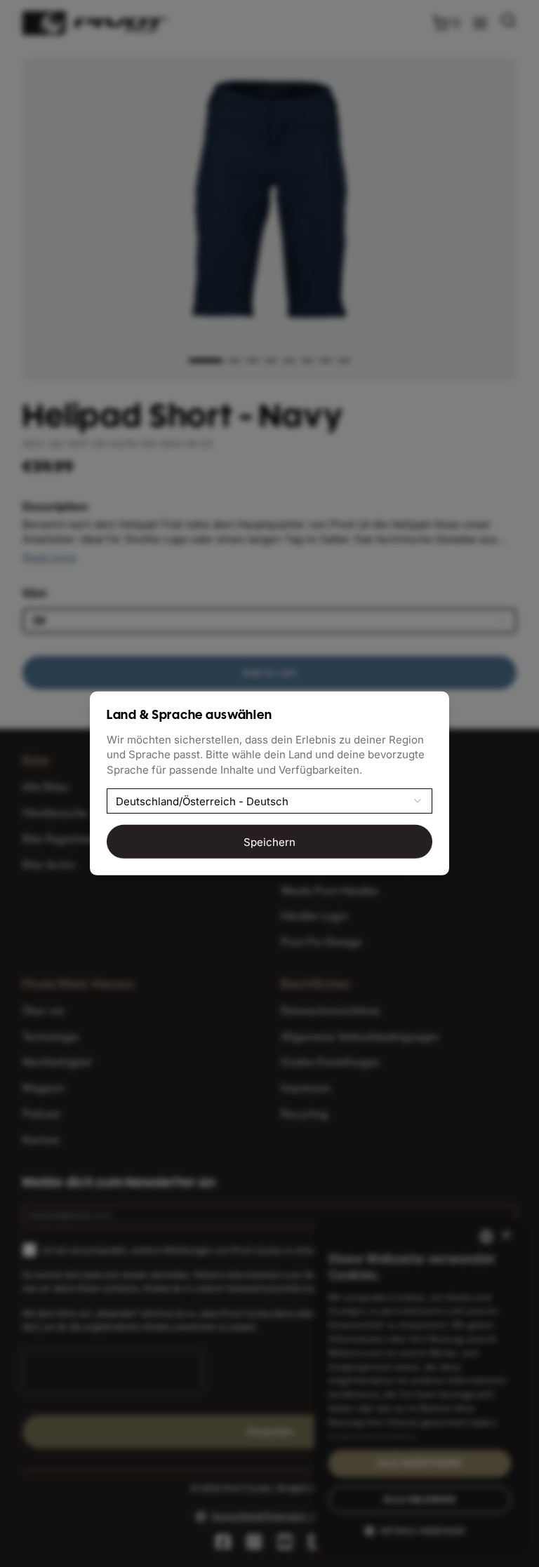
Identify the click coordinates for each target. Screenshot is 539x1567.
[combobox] (269, 801)
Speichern (269, 841)
